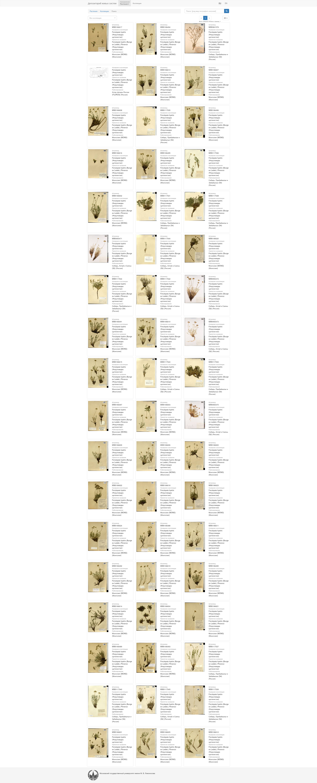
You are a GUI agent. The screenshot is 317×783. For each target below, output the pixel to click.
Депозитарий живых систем (102, 3)
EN (226, 3)
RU (220, 3)
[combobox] (102, 18)
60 (225, 18)
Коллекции (137, 3)
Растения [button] (124, 4)
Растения (93, 11)
